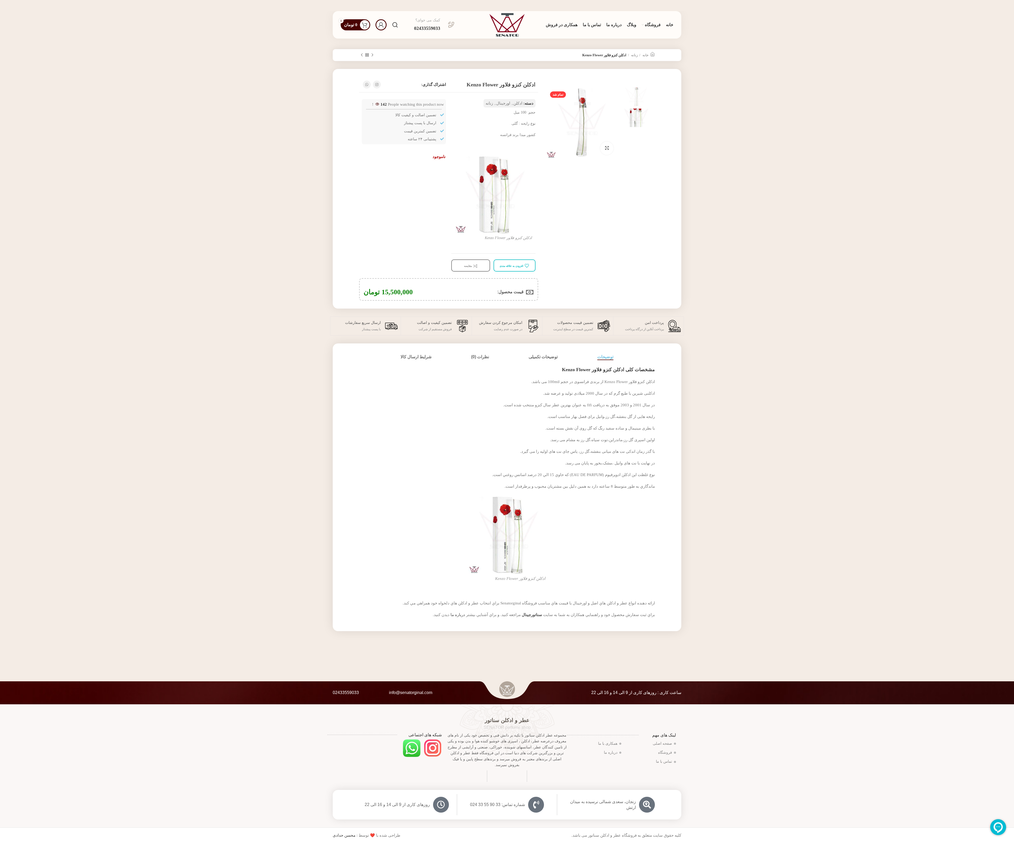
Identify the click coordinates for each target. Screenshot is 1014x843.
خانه (645, 55)
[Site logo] (507, 24)
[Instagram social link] (377, 85)
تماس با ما (664, 761)
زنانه (634, 55)
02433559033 (346, 692)
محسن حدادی (344, 835)
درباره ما (457, 615)
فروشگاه (665, 752)
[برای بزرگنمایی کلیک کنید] (606, 148)
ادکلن (517, 103)
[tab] (605, 356)
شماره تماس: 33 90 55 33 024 (497, 804)
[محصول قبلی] (372, 55)
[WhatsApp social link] (367, 85)
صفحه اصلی (662, 744)
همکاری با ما (607, 744)
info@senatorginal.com (410, 692)
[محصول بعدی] (361, 55)
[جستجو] (395, 25)
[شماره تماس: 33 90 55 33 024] (536, 805)
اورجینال (503, 103)
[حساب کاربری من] (381, 25)
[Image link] (433, 748)
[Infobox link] (434, 25)
